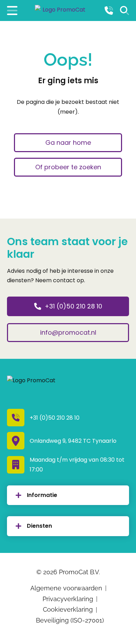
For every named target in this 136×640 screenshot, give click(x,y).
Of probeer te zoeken (68, 167)
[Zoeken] (124, 10)
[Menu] (12, 10)
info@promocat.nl (68, 332)
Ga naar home (68, 142)
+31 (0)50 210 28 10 (73, 306)
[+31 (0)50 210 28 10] (109, 10)
